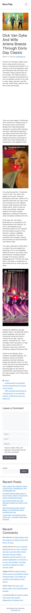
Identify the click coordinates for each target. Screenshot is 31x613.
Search (5, 468)
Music (7, 380)
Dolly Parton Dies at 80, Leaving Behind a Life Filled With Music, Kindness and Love (14, 510)
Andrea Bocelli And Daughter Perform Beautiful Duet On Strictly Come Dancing (14, 385)
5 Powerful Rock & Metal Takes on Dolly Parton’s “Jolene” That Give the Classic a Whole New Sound (15, 496)
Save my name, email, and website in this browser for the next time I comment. (15, 450)
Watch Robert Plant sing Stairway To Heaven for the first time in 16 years (15, 540)
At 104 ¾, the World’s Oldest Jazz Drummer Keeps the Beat (15, 588)
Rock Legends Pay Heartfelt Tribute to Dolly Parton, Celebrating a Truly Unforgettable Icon (15, 488)
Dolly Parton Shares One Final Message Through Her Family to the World (15, 503)
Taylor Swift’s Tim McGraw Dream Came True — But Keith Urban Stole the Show (15, 517)
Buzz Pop (7, 4)
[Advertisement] (15, 104)
